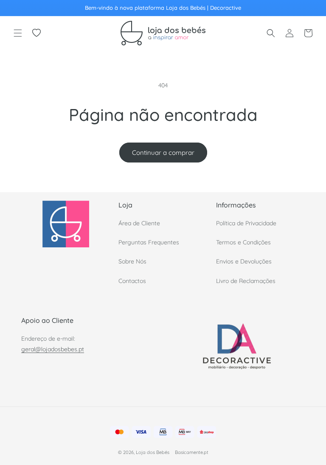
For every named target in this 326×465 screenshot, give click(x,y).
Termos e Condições (243, 242)
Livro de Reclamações (245, 281)
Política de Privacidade (246, 223)
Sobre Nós (132, 261)
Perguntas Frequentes (148, 242)
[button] (17, 33)
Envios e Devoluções (244, 261)
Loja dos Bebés (152, 452)
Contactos (132, 281)
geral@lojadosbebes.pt (52, 349)
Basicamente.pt (191, 452)
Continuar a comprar (163, 152)
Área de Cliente (139, 223)
